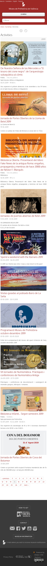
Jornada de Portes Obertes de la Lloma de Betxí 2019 (23, 120)
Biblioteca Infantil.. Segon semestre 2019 (22, 414)
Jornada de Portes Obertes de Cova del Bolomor (21, 459)
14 (10, 482)
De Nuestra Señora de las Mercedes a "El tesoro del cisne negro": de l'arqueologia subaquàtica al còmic (22, 71)
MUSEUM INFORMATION (23, 536)
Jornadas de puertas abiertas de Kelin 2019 (23, 216)
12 (2, 482)
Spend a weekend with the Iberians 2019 (22, 257)
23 (3, 485)
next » (26, 485)
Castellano (8, 1)
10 (37, 478)
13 (6, 482)
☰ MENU (23, 14)
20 (35, 482)
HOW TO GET (23, 508)
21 (39, 482)
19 (30, 482)
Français (20, 1)
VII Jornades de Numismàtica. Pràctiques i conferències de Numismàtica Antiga (22, 373)
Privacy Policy (8, 557)
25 (12, 485)
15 (14, 482)
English (15, 1)
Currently (8, 27)
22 (43, 482)
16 (18, 482)
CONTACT (23, 523)
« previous (5, 478)
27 (20, 485)
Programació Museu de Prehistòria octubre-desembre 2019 (19, 332)
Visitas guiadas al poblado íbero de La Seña (21, 295)
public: (3, 78)
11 (41, 478)
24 (7, 485)
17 (22, 482)
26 (16, 485)
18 (26, 482)
